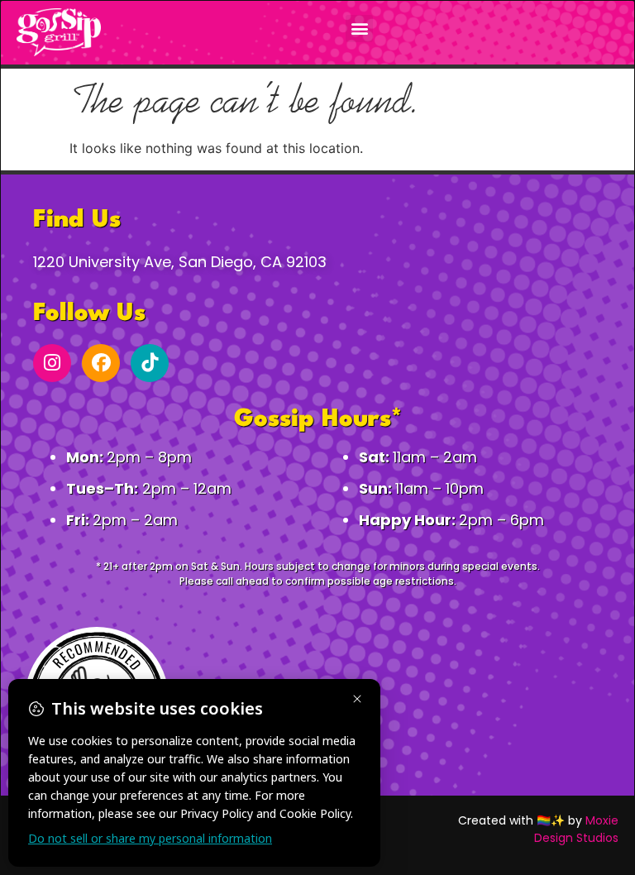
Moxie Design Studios (576, 829)
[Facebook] (101, 363)
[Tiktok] (150, 363)
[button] (359, 28)
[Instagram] (52, 363)
